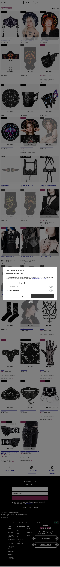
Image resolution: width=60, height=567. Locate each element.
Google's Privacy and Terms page (40, 278)
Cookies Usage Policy (43, 276)
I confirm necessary (18, 296)
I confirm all (43, 296)
